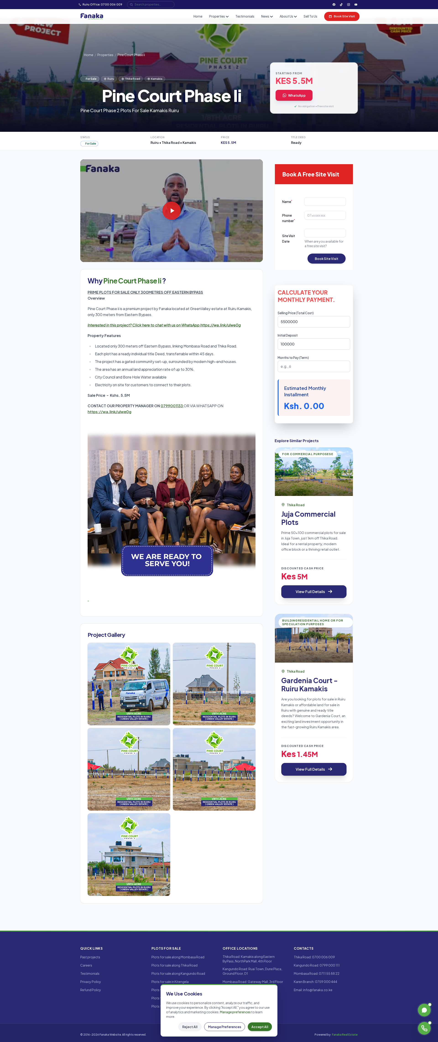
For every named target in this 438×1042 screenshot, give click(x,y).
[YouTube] (356, 4)
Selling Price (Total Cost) (296, 313)
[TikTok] (341, 4)
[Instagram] (348, 4)
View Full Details (310, 591)
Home (197, 16)
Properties (217, 16)
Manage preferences (235, 1012)
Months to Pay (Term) (293, 357)
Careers (86, 965)
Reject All (190, 1027)
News (265, 16)
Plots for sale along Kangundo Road (178, 973)
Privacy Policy (90, 982)
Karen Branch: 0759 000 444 (315, 982)
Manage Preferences (224, 1027)
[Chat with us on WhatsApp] (424, 1010)
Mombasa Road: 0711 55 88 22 (316, 973)
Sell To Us (310, 16)
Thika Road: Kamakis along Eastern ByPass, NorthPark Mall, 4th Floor (249, 958)
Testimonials (244, 16)
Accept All (259, 1027)
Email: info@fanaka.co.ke (313, 990)
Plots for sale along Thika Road (174, 965)
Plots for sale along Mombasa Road (177, 957)
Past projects (90, 957)
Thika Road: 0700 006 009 (314, 957)
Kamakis (156, 78)
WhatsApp (297, 95)
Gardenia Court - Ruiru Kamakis (309, 684)
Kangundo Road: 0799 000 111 (317, 965)
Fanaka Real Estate (345, 1034)
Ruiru (110, 78)
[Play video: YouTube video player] (171, 210)
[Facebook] (334, 4)
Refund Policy (90, 990)
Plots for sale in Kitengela (170, 982)
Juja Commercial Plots (308, 517)
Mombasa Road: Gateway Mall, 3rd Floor (253, 982)
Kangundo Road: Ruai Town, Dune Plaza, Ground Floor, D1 (252, 971)
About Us (286, 16)
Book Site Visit (344, 16)
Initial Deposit (288, 335)
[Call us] (424, 1028)
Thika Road (132, 78)
